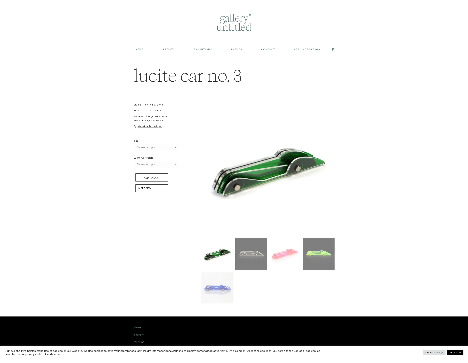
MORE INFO (144, 188)
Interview (138, 341)
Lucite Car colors (143, 157)
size (136, 140)
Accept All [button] (455, 352)
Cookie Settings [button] (434, 352)
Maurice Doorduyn (150, 126)
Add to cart (152, 177)
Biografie (138, 334)
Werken (137, 327)
